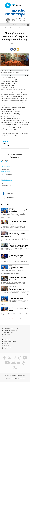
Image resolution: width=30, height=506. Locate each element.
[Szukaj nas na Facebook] (4, 355)
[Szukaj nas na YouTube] (7, 361)
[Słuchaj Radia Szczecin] (8, 5)
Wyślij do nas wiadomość (22, 24)
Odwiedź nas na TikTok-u (18, 24)
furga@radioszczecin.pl (6, 171)
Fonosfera (12, 27)
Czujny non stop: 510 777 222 (10, 330)
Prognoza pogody (8, 334)
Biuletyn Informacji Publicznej (10, 341)
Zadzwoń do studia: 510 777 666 (11, 328)
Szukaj (24, 24)
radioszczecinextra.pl (8, 338)
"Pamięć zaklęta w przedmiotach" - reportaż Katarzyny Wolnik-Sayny (15, 36)
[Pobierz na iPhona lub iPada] (18, 361)
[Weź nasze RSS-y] (15, 366)
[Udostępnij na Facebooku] (11, 49)
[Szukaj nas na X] (9, 355)
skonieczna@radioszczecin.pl (7, 161)
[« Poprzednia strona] (7, 319)
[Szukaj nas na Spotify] (25, 355)
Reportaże (18, 27)
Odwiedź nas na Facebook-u (12, 24)
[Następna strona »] (22, 319)
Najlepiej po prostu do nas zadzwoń (10, 24)
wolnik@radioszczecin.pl (6, 176)
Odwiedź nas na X (14, 24)
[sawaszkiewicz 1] (14, 59)
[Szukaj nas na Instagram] (14, 355)
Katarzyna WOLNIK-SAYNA (14, 45)
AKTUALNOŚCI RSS (10, 197)
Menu (28, 24)
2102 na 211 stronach (15, 321)
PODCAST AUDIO (9, 193)
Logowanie (6, 345)
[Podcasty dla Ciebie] (23, 361)
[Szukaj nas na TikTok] (19, 355)
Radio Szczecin (6, 27)
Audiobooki (6, 144)
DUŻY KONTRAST (7, 349)
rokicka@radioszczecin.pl (6, 166)
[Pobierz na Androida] (13, 361)
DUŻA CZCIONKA (7, 347)
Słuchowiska (6, 146)
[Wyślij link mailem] (18, 49)
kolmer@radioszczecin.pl (6, 180)
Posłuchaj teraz (7, 343)
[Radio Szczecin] (15, 12)
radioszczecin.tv (7, 339)
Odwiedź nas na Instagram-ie (16, 24)
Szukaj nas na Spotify (20, 24)
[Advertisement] (15, 398)
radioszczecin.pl (7, 336)
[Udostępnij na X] (14, 49)
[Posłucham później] (22, 72)
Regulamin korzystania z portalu (16, 377)
